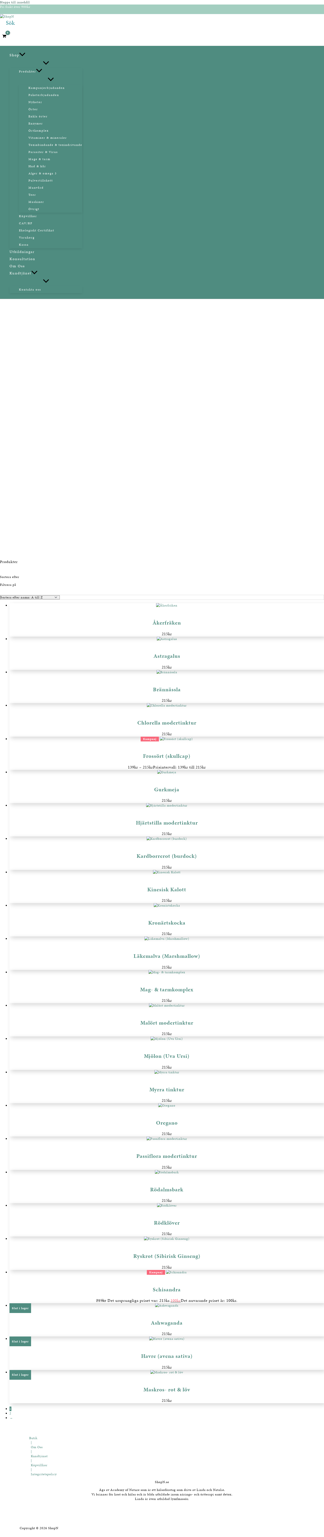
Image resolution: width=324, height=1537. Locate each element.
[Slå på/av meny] (45, 63)
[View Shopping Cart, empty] (6, 36)
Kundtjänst (39, 1456)
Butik (33, 1438)
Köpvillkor (39, 1465)
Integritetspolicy (44, 1474)
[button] (10, 23)
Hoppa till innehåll (15, 2)
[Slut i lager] (166, 1305)
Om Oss (37, 1447)
